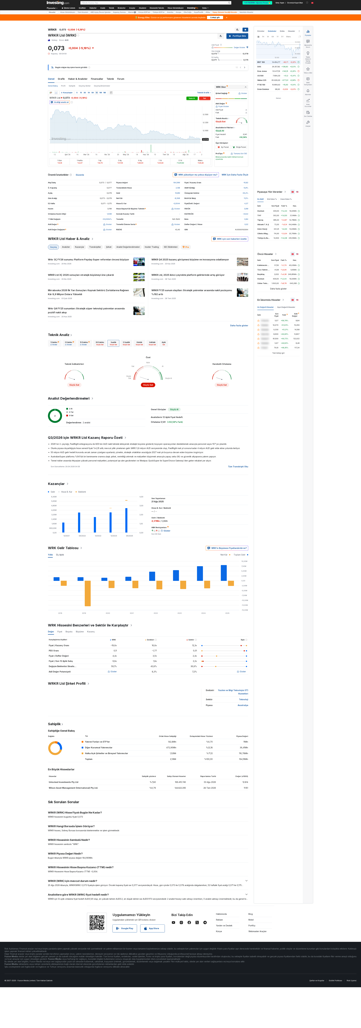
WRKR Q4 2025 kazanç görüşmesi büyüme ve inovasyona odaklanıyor (190, 259)
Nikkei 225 (261, 80)
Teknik (110, 78)
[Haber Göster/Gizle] (111, 92)
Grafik (61, 78)
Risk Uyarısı (351, 980)
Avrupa (178, 12)
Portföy (251, 925)
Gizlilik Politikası (335, 980)
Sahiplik (72, 86)
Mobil (251, 920)
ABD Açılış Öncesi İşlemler (101, 12)
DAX (259, 67)
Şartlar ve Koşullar (317, 980)
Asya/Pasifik (198, 12)
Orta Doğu (187, 12)
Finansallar (97, 78)
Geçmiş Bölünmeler (102, 86)
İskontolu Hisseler (246, 12)
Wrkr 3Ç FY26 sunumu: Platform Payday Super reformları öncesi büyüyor (88, 259)
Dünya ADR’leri (144, 12)
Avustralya (243, 705)
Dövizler (260, 31)
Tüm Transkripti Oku (238, 466)
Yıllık (50, 554)
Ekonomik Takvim (157, 8)
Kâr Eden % (272, 199)
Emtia (282, 31)
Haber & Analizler (78, 78)
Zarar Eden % (286, 199)
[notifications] (307, 2)
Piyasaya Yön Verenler (269, 191)
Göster (114, 671)
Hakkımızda (221, 914)
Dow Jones (262, 71)
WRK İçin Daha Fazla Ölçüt (235, 174)
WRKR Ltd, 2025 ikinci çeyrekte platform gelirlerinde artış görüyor (188, 275)
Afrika (208, 12)
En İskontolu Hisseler (268, 299)
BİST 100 (261, 62)
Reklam (219, 920)
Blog (250, 914)
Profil (63, 86)
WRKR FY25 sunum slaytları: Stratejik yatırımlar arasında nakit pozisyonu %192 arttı (191, 292)
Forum (120, 78)
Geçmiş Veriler (85, 86)
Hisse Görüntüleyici (175, 8)
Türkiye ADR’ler (159, 12)
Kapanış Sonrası (119, 12)
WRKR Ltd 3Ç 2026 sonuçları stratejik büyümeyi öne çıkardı (81, 275)
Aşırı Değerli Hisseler (286, 307)
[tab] (54, 343)
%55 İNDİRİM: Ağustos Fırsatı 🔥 (257, 3)
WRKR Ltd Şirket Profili (67, 683)
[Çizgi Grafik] (56, 92)
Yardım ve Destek (224, 925)
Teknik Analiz (59, 335)
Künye (219, 931)
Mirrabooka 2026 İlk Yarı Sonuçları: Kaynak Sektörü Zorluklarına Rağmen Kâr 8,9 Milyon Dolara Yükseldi (88, 292)
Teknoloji (243, 699)
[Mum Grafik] (50, 92)
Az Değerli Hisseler (265, 307)
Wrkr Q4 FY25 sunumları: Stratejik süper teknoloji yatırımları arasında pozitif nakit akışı (86, 310)
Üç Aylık (60, 554)
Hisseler (52, 12)
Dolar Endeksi (263, 89)
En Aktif (260, 199)
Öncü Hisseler (265, 254)
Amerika (170, 12)
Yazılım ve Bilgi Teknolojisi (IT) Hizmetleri (233, 692)
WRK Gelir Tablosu (63, 548)
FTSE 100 (261, 85)
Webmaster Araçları (257, 931)
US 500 (260, 76)
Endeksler (272, 31)
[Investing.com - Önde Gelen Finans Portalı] (58, 3)
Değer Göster (239, 47)
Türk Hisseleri (83, 12)
